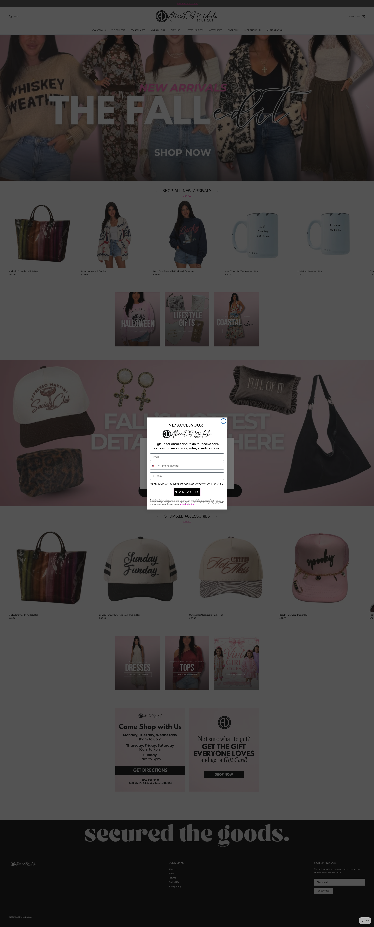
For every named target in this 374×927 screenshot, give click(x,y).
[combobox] (155, 465)
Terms (192, 504)
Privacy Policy (184, 504)
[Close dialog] (223, 421)
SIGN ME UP (187, 492)
